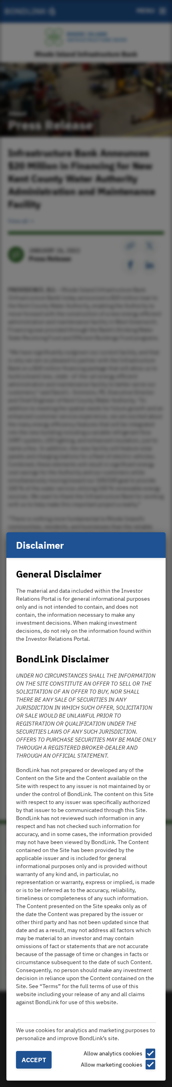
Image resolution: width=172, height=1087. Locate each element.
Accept (34, 1060)
